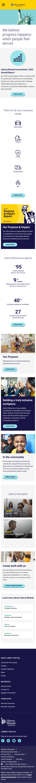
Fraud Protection (6, 759)
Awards (6, 624)
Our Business (8, 606)
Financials (7, 615)
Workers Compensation (9, 762)
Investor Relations (7, 669)
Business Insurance (8, 707)
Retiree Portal (6, 686)
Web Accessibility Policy (9, 752)
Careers (4, 666)
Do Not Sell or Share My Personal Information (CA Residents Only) (17, 768)
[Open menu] (3, 4)
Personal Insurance (8, 703)
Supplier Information (8, 693)
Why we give (10, 477)
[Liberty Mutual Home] (18, 4)
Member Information (8, 749)
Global (3, 676)
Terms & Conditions (7, 757)
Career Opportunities (14, 586)
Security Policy (19, 754)
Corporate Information (9, 663)
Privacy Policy (6, 754)
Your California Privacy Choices (15, 764)
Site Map (19, 759)
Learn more (18, 94)
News (3, 672)
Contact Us (8, 633)
